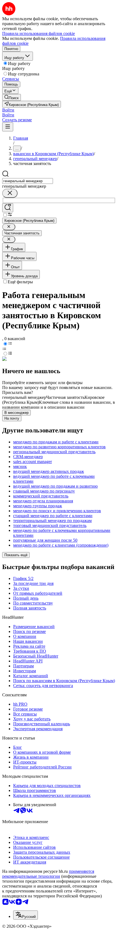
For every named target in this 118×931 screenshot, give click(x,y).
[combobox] (27, 181)
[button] (8, 110)
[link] (11, 97)
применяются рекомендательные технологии (48, 874)
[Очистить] (10, 193)
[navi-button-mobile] (7, 126)
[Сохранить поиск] (7, 207)
